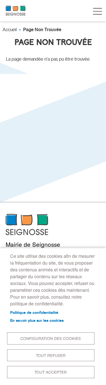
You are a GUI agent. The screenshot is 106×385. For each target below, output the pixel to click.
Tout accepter (50, 372)
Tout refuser (51, 355)
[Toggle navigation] (97, 11)
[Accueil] (15, 10)
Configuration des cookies (50, 338)
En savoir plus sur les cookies (37, 320)
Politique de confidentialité (34, 312)
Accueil (10, 29)
